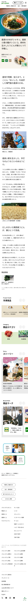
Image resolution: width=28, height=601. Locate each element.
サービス (16, 520)
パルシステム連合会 (6, 574)
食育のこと (4, 514)
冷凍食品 (15, 473)
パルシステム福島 (18, 557)
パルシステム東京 (6, 550)
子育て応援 (16, 537)
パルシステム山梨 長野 (19, 550)
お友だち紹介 (17, 534)
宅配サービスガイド (19, 524)
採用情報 (4, 581)
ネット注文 (19, 2)
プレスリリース (5, 577)
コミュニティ (17, 514)
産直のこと (4, 517)
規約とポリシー (5, 591)
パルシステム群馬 (18, 554)
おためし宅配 (8, 498)
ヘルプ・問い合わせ (19, 527)
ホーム (3, 473)
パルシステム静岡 (18, 560)
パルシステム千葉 (6, 557)
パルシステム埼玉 (6, 560)
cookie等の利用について (8, 587)
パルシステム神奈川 (6, 554)
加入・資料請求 (22, 6)
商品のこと (9, 473)
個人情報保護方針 (6, 584)
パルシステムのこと (6, 507)
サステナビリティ (6, 520)
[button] (23, 300)
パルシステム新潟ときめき (20, 564)
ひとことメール (18, 530)
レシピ (15, 510)
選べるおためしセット (8, 494)
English (3, 594)
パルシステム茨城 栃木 (7, 564)
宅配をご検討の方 (11, 6)
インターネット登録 (19, 517)
